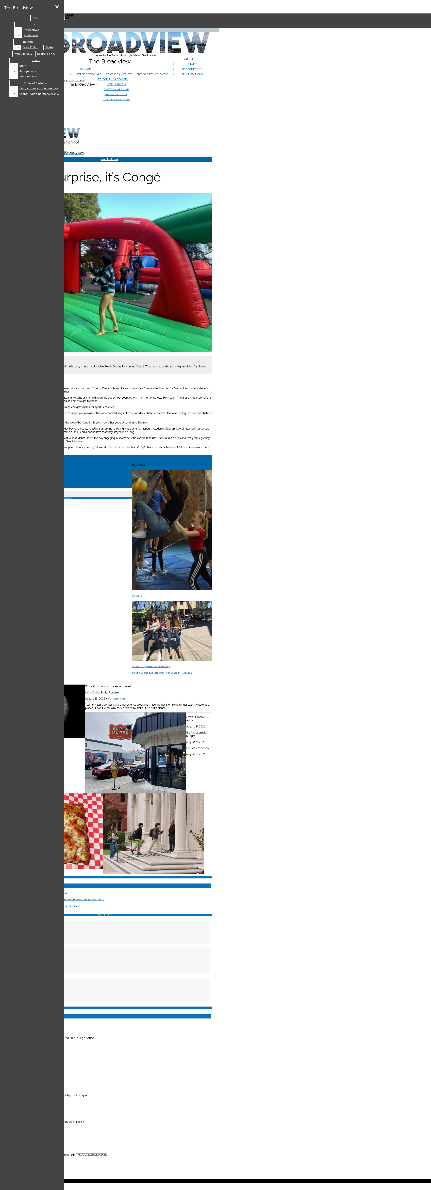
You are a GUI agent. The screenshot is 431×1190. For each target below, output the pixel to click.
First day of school (197, 748)
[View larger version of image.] (106, 272)
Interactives (31, 29)
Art (36, 24)
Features (113, 74)
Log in (83, 1095)
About (188, 59)
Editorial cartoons (113, 79)
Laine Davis (92, 692)
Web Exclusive (131, 74)
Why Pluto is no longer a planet (108, 686)
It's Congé (137, 596)
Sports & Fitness (155, 74)
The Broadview (18, 7)
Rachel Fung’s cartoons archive (39, 93)
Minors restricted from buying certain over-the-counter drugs (67, 899)
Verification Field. (65, 1155)
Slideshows (31, 35)
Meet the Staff (106, 915)
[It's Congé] (172, 589)
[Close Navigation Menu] (57, 7)
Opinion (85, 69)
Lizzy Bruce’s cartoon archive (38, 88)
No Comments (116, 698)
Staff (192, 64)
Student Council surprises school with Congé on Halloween (162, 673)
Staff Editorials (89, 74)
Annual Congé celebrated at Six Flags (151, 666)
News (36, 18)
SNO (74, 1095)
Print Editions (192, 74)
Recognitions (192, 69)
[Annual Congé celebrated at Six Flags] (172, 659)
